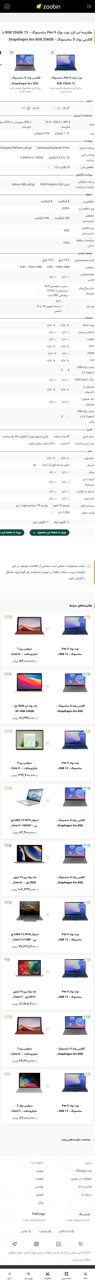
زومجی (39, 1186)
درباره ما (86, 1195)
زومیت (39, 1179)
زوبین (39, 1171)
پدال (40, 1203)
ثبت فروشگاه (83, 1171)
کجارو (39, 1195)
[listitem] (47, 640)
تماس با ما (84, 1186)
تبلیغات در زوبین (81, 1179)
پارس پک (84, 1214)
